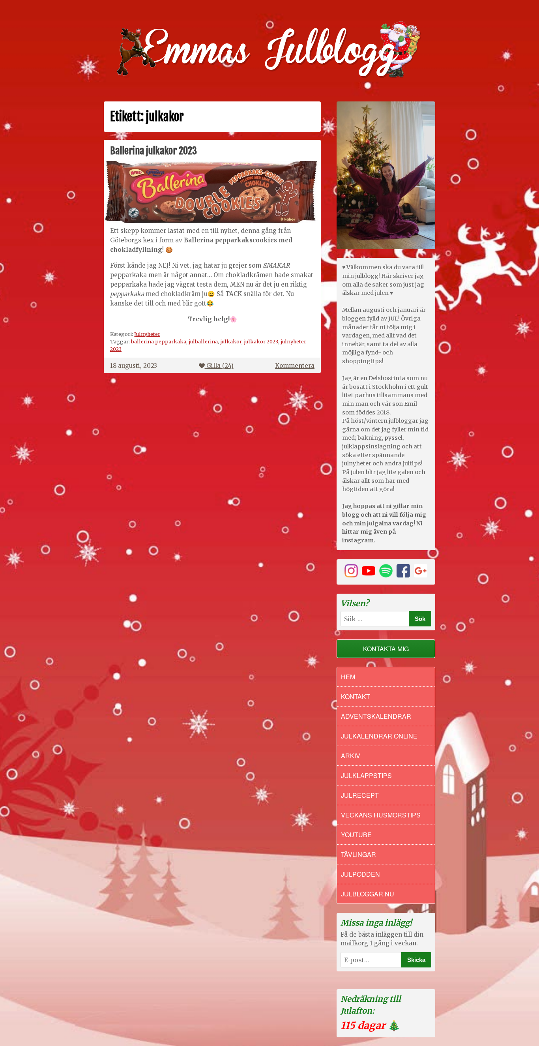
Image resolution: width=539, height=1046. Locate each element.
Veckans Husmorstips (381, 814)
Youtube (356, 834)
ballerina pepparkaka (158, 341)
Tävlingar (358, 854)
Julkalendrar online (379, 735)
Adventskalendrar (376, 716)
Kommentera (294, 365)
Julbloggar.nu (367, 893)
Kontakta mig (386, 648)
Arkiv (350, 755)
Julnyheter (147, 334)
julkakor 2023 (261, 341)
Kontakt (355, 696)
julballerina (203, 341)
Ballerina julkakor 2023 (153, 151)
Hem (348, 676)
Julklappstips (366, 775)
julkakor (230, 341)
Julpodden (360, 874)
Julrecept (360, 795)
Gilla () (220, 365)
